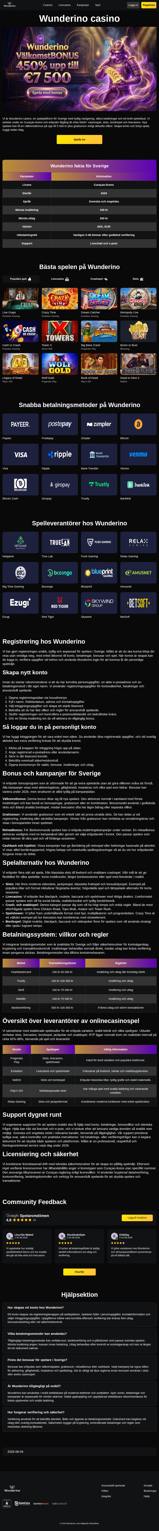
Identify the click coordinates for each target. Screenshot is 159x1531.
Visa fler (79, 1272)
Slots (136, 279)
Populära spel (18, 279)
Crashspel (97, 279)
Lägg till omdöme (137, 1217)
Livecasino (57, 279)
